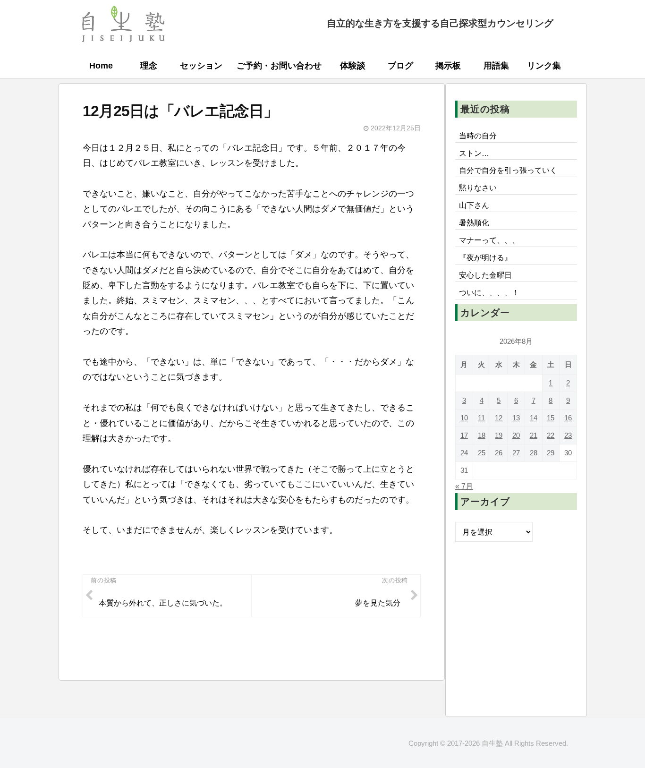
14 (533, 418)
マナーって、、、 (489, 240)
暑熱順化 (474, 222)
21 (533, 435)
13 (516, 418)
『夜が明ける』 (485, 257)
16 (568, 418)
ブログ (400, 65)
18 (481, 435)
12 (498, 418)
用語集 (496, 65)
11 (481, 418)
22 (550, 435)
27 (516, 453)
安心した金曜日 (485, 275)
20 (516, 435)
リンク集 (544, 65)
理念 (148, 65)
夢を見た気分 (377, 602)
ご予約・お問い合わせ (279, 65)
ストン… (474, 153)
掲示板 (448, 65)
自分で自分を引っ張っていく (508, 170)
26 (498, 453)
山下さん (474, 205)
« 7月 (464, 486)
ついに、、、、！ (489, 292)
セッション (201, 65)
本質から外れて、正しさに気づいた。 (163, 602)
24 (464, 453)
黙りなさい (478, 187)
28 (533, 453)
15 (550, 418)
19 (498, 435)
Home (101, 65)
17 (464, 435)
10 (464, 418)
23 (568, 435)
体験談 (352, 65)
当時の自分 (478, 135)
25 (481, 453)
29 (550, 453)
